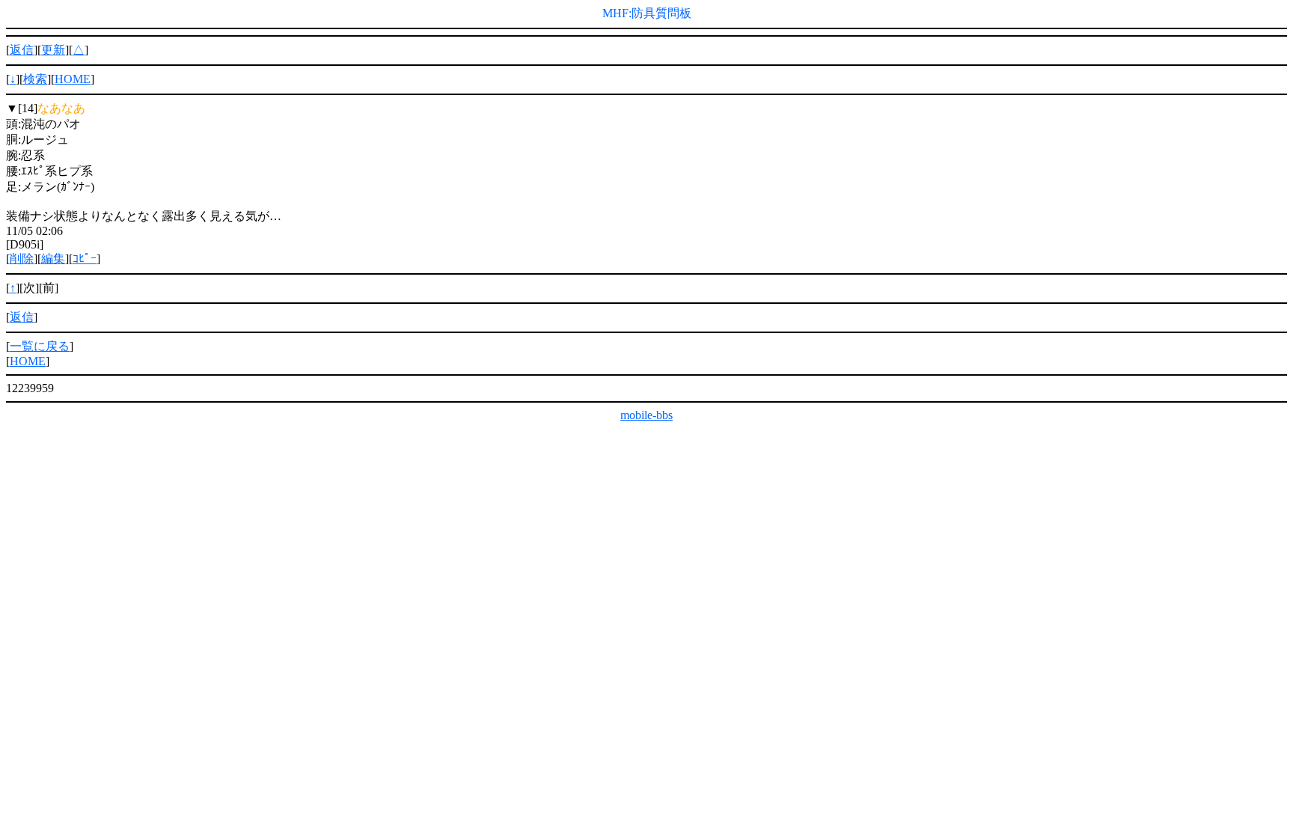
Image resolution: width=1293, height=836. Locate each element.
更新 (53, 49)
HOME (73, 79)
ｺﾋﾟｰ (85, 258)
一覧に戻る (40, 346)
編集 (53, 258)
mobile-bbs (646, 415)
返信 (22, 49)
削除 (22, 258)
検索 (35, 79)
